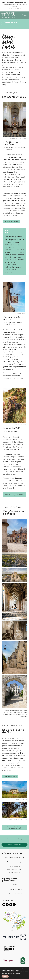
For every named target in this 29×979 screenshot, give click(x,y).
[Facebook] (3, 904)
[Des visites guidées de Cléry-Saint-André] (6, 231)
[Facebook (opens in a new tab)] (9, 8)
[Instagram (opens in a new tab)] (13, 8)
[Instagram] (7, 904)
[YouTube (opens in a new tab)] (18, 8)
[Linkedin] (14, 904)
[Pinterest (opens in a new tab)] (11, 8)
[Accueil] (1, 24)
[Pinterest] (10, 904)
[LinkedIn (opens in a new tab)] (16, 8)
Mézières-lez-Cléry (10, 449)
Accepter (5, 976)
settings (18, 973)
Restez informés (14, 845)
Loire (13, 53)
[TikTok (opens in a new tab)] (20, 8)
